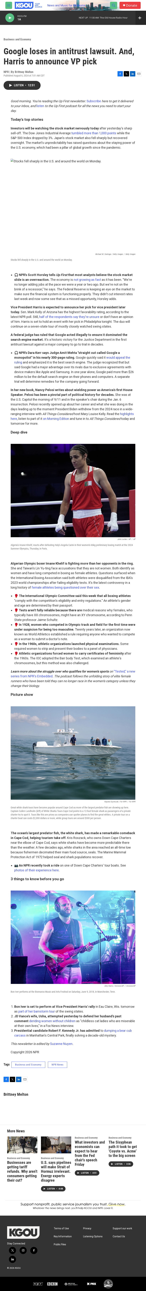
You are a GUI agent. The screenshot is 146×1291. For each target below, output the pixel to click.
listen (40, 106)
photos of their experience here (36, 870)
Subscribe (94, 101)
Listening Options (93, 1236)
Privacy (87, 1228)
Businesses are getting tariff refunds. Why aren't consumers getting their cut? (22, 1171)
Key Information (63, 1236)
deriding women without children (52, 1021)
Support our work (122, 1228)
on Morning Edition (56, 419)
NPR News (57, 1064)
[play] (10, 18)
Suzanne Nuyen (61, 1044)
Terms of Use (61, 1228)
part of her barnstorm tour (36, 1011)
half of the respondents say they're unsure (69, 317)
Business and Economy (17, 39)
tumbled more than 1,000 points (93, 133)
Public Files (60, 1244)
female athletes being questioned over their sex (65, 587)
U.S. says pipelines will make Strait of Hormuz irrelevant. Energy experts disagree (56, 1171)
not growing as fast (87, 279)
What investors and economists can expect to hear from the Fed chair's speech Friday (90, 1153)
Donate (131, 5)
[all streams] (140, 18)
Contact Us (119, 1236)
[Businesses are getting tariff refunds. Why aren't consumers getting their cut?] (22, 1144)
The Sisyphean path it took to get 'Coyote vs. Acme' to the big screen (123, 1149)
